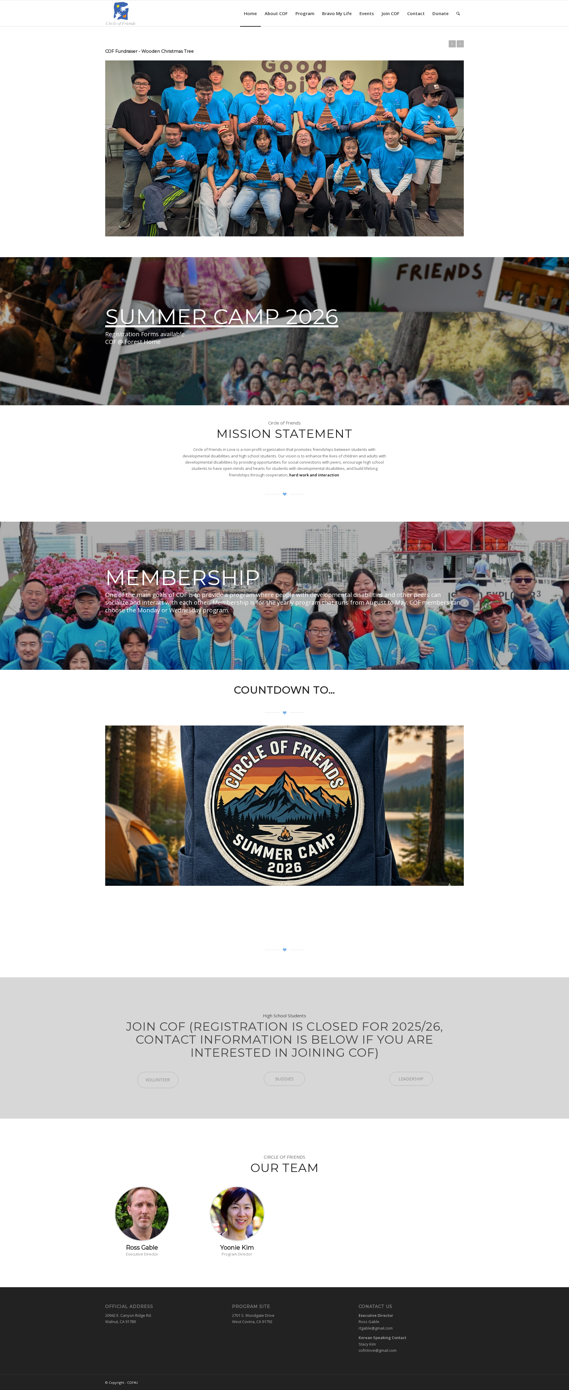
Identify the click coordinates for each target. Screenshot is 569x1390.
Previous (452, 43)
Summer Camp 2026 (221, 289)
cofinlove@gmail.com (378, 1323)
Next (460, 43)
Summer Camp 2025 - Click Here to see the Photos (160, 51)
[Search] (458, 13)
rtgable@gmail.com (376, 1300)
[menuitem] (250, 13)
